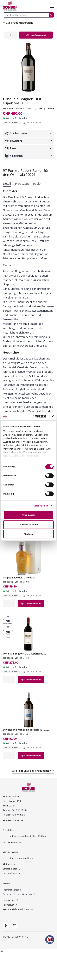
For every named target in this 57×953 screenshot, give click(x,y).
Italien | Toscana (45, 108)
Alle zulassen (28, 515)
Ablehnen (28, 534)
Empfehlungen (10, 868)
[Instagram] (15, 926)
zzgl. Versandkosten (31, 122)
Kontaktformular (11, 820)
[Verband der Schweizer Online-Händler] (49, 939)
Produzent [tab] (22, 184)
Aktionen (7, 864)
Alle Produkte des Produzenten (31, 770)
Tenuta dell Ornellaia (13, 108)
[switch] (50, 476)
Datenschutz (9, 900)
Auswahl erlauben (28, 524)
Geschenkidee (10, 873)
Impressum (8, 904)
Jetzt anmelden (10, 842)
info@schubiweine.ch (14, 814)
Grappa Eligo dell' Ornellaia (19, 577)
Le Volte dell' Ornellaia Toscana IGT (26, 729)
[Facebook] (6, 926)
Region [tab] (37, 184)
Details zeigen (40, 505)
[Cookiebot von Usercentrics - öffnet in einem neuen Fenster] (34, 416)
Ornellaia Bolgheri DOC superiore (25, 653)
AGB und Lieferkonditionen (16, 909)
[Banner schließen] (53, 416)
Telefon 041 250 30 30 (15, 810)
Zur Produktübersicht (19, 22)
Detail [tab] (7, 184)
